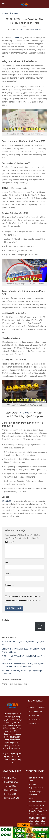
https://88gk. (34, 788)
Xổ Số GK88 (13, 13)
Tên (7, 563)
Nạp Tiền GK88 (10, 790)
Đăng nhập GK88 (11, 782)
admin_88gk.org (35, 29)
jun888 (17, 748)
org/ (41, 788)
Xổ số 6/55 (6, 501)
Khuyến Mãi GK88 (11, 798)
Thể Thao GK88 (35, 711)
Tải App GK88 (10, 786)
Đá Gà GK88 (34, 723)
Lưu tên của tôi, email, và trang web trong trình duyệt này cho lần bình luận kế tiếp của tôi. (24, 600)
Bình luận (9, 542)
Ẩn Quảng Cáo (23, 825)
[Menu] (3, 4)
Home (4, 13)
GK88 (17, 37)
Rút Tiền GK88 (10, 794)
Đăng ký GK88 (10, 778)
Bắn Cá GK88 (34, 719)
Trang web (9, 585)
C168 (12, 756)
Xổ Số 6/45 (23, 412)
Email (7, 574)
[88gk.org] (24, 4)
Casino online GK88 (37, 707)
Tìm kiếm (5, 620)
